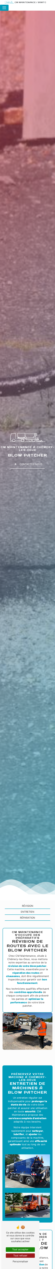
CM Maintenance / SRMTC (30, 2)
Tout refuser (20, 1255)
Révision (27, 905)
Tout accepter (20, 1249)
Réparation (27, 917)
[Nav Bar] (4, 8)
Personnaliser (20, 1261)
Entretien (27, 911)
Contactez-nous (31, 464)
